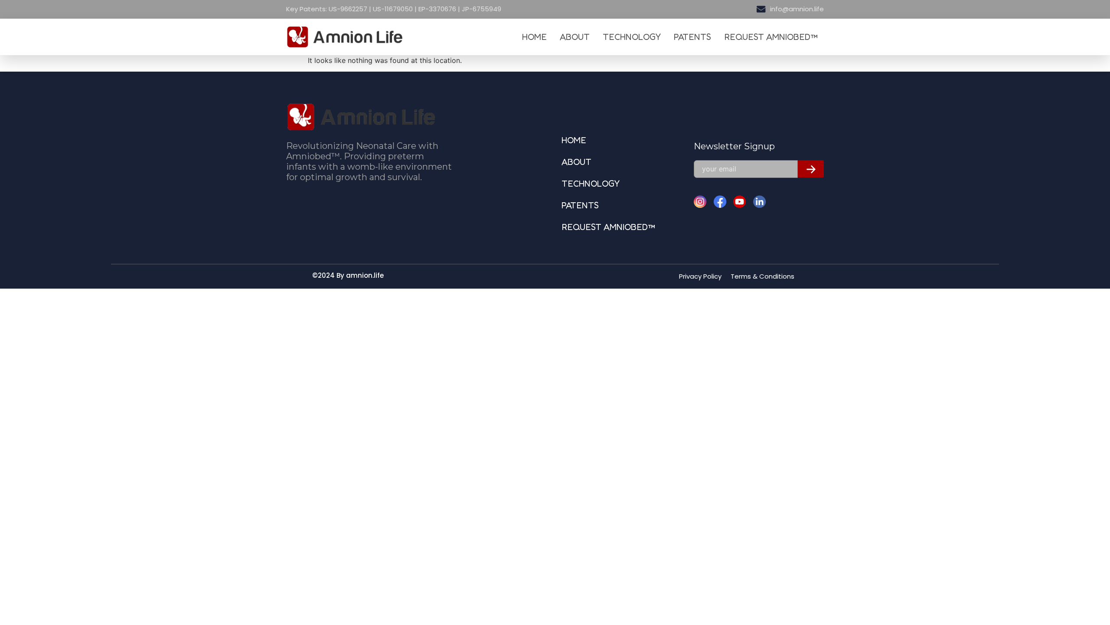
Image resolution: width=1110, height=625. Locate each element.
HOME (534, 37)
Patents (692, 37)
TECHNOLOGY (632, 37)
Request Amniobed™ (770, 37)
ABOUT (575, 37)
